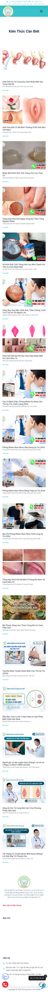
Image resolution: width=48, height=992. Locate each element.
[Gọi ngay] (5, 984)
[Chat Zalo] (5, 977)
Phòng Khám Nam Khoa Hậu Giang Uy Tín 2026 (23, 447)
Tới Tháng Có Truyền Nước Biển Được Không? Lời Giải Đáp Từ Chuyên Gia (22, 855)
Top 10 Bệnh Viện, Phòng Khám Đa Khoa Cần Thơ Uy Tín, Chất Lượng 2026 (22, 402)
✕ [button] (45, 976)
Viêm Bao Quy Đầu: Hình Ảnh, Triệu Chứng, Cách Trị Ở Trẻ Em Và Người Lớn (24, 311)
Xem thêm (5, 90)
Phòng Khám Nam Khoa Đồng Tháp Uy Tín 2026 (23, 490)
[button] (41, 11)
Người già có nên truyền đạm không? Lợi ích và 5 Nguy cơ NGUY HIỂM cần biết (23, 763)
